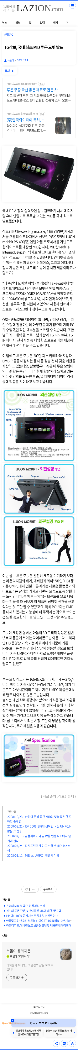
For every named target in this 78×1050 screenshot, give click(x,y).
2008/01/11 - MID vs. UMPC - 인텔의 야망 (33, 855)
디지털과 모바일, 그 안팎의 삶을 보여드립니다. (29, 967)
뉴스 (4, 23)
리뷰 (17, 23)
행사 (55, 23)
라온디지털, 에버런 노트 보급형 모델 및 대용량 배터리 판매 (38, 925)
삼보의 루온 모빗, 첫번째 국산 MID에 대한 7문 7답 (33, 911)
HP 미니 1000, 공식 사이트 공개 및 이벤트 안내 (32, 915)
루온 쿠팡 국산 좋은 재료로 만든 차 (32, 89)
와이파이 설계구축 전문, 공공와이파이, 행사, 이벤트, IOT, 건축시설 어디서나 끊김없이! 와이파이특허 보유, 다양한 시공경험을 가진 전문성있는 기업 (26, 127)
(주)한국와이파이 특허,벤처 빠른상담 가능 (25, 119)
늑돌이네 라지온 (18, 951)
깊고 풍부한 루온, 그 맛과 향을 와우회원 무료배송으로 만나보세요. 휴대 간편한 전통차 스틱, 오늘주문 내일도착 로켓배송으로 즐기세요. (39, 97)
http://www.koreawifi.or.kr (22, 113)
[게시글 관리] (34, 889)
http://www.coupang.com (22, 83)
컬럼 (42, 23)
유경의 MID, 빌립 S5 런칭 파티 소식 (25, 906)
